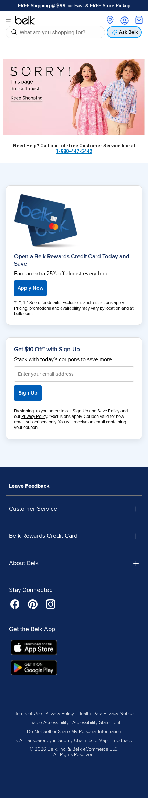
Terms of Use (28, 714)
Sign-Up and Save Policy (96, 411)
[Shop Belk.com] (74, 97)
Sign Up (28, 393)
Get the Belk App (32, 629)
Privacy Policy (34, 416)
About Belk (24, 563)
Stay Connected (31, 590)
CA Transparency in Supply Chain (51, 740)
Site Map (98, 740)
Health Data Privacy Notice (105, 714)
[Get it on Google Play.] (34, 670)
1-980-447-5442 (74, 151)
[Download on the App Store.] (34, 650)
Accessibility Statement (96, 722)
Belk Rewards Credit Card (43, 536)
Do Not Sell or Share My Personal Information (74, 731)
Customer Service (33, 508)
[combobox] (60, 32)
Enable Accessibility (48, 722)
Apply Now (30, 288)
